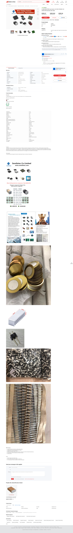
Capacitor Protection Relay (59, 520)
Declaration (45, 529)
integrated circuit (54, 506)
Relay (37, 508)
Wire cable (37, 506)
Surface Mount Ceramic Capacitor (31, 516)
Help (51, 4)
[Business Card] (65, 71)
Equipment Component (23, 520)
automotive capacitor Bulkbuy (37, 522)
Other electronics (54, 508)
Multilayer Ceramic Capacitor (10, 516)
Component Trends (29, 522)
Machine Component (16, 520)
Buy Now (45, 17)
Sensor (7, 506)
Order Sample (57, 19)
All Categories (9, 4)
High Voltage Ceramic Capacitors (20, 516)
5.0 (56, 69)
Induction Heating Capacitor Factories (49, 520)
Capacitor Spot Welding (15, 522)
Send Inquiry (54, 17)
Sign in (66, 2)
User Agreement (41, 529)
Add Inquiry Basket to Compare (23, 35)
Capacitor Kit (8, 522)
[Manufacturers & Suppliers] (10, 2)
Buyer (47, 4)
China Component (9, 520)
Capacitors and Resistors (24, 508)
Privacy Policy (49, 529)
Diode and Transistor (8, 508)
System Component (30, 520)
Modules (22, 506)
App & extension (56, 4)
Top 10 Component (22, 522)
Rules (66, 4)
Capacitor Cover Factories (38, 520)
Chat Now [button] (63, 17)
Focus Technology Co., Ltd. (31, 529)
